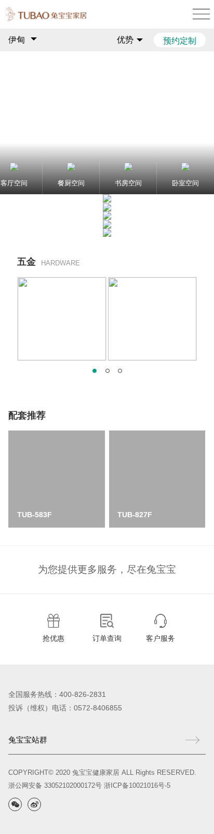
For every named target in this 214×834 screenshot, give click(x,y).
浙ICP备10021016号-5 (137, 785)
